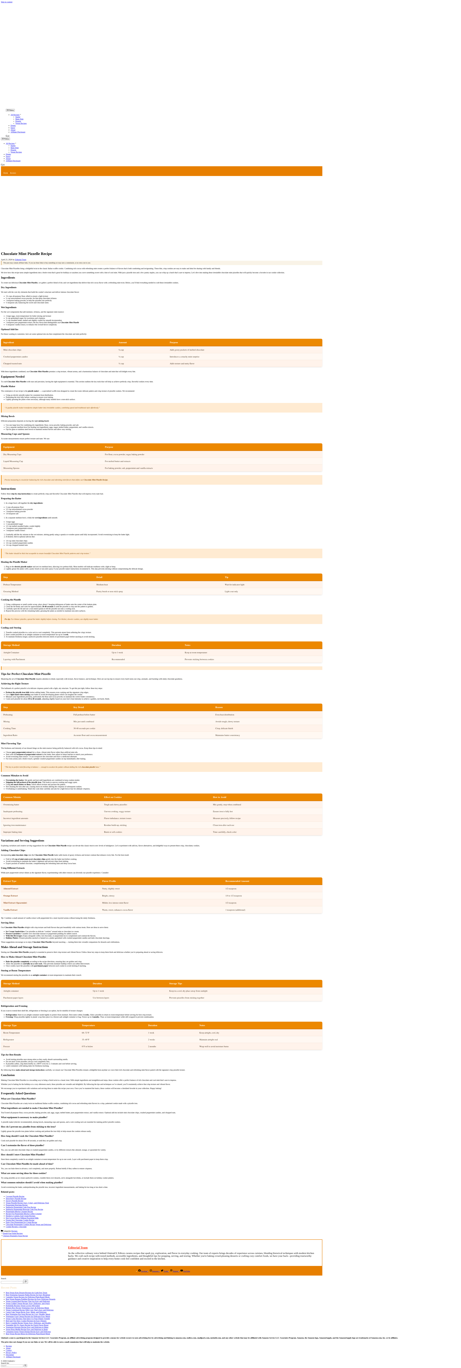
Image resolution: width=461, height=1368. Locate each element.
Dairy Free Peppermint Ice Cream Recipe (21, 1222)
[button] (8, 136)
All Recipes (15, 115)
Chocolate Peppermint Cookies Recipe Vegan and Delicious (28, 1225)
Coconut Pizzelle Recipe (15, 1196)
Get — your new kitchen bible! (220, 4)
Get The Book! (256, 4)
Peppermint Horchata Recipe (17, 1205)
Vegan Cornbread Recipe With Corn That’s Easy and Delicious (30, 1310)
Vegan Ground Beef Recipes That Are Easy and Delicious (28, 1301)
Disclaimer (10, 1355)
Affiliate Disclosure (18, 132)
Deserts (18, 121)
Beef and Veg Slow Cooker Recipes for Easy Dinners (26, 1321)
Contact (9, 1350)
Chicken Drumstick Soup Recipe (15, 1236)
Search (3, 1278)
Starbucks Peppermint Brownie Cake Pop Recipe (24, 1209)
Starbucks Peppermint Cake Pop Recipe (21, 1207)
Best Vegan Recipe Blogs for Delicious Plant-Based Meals (28, 1334)
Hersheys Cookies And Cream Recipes (20, 1216)
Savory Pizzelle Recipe (14, 1201)
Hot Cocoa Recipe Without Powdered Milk (22, 1218)
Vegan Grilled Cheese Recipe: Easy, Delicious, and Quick (28, 1303)
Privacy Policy (11, 1353)
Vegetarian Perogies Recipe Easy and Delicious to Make (27, 1327)
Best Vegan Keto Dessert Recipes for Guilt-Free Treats (26, 1293)
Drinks (13, 126)
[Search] (25, 1282)
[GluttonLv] (9, 108)
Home (5, 173)
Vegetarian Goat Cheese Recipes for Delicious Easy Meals (28, 1316)
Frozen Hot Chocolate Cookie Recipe (20, 1220)
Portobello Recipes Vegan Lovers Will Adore (23, 1306)
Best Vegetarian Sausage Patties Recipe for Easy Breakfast (28, 1295)
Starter (17, 117)
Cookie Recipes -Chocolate (16, 1227)
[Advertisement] (230, 83)
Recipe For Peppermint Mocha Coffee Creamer (24, 1214)
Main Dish (19, 119)
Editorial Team (78, 1247)
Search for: (5, 1363)
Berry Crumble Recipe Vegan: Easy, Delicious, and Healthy (28, 1323)
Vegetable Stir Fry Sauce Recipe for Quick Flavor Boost (27, 1325)
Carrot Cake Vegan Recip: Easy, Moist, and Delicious (26, 1312)
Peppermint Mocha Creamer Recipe (19, 1212)
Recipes (13, 173)
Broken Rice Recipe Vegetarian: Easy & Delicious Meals (27, 1308)
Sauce (13, 128)
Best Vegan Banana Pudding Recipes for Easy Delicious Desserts (30, 1299)
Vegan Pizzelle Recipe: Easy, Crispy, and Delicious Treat (27, 1203)
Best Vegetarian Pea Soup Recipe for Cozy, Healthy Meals (28, 1314)
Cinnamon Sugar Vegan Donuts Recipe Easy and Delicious (28, 1332)
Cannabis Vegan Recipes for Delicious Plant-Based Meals (28, 1297)
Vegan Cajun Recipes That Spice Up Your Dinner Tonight (28, 1319)
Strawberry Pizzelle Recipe (16, 1199)
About (13, 130)
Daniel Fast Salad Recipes (13, 1233)
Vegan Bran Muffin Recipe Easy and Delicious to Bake (27, 1329)
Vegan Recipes (21, 123)
